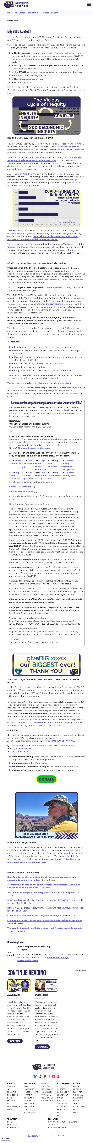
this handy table (53, 287)
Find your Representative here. (34, 448)
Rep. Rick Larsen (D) (28, 463)
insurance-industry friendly (49, 304)
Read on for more (43, 722)
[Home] (16, 4)
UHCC (43, 1083)
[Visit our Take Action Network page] (45, 1076)
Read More (80, 970)
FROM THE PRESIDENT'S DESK (12, 1095)
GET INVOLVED (63, 1083)
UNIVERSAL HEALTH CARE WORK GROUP (47, 1098)
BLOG (9, 1122)
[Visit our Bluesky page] (34, 1076)
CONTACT (11, 1110)
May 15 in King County (24, 174)
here (74, 253)
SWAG (59, 1116)
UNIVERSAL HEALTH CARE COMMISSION (47, 1089)
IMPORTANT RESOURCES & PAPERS (62, 1122)
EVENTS (76, 1083)
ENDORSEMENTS (14, 1107)
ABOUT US (11, 1083)
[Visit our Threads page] (40, 1076)
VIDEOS (51, 1125)
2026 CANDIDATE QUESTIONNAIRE (31, 1089)
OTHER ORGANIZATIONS (58, 1128)
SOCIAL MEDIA (63, 1092)
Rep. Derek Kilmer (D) (14, 475)
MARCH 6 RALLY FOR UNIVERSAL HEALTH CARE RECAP (78, 1095)
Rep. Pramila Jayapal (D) (27, 475)
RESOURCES (53, 1119)
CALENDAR (77, 1086)
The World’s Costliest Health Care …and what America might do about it (44, 928)
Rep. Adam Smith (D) (54, 475)
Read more (15, 1041)
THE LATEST (12, 1119)
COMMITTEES (29, 1113)
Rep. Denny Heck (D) (69, 475)
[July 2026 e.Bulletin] (19, 985)
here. (69, 383)
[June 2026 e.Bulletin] (46, 985)
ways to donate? (24, 748)
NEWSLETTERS (13, 1128)
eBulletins (33, 13)
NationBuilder (60, 1136)
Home (9, 13)
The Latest (20, 13)
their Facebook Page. (58, 957)
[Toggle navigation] (89, 4)
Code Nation (49, 1136)
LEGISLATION (29, 1083)
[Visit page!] (49, 1076)
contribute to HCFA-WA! (62, 741)
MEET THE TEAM (13, 1101)
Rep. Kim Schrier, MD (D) (41, 475)
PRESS (10, 1104)
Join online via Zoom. (27, 960)
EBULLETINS (12, 1125)
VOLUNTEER (62, 1101)
